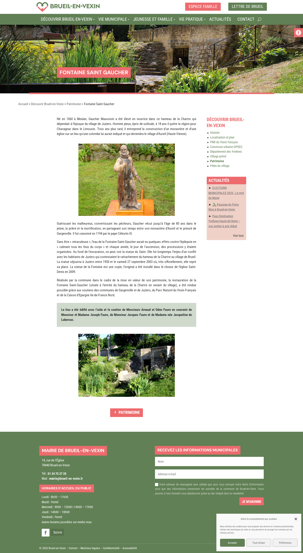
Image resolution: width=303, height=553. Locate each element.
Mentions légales (90, 548)
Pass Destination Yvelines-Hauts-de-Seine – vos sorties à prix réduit (224, 221)
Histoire (215, 132)
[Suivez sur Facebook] (45, 533)
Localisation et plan (222, 137)
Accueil (23, 104)
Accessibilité (130, 548)
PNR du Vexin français (224, 142)
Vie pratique (191, 19)
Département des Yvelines (226, 151)
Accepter (232, 542)
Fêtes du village (219, 166)
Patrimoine (74, 104)
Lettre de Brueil (247, 6)
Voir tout (238, 235)
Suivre (57, 532)
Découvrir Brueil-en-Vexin (66, 19)
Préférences (285, 542)
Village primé (218, 156)
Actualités (220, 19)
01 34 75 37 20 (57, 473)
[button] (298, 32)
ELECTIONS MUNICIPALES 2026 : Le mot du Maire (226, 193)
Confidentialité (111, 548)
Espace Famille (203, 6)
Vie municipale (112, 19)
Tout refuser (258, 542)
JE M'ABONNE (251, 501)
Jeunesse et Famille (153, 19)
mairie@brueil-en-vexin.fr (66, 478)
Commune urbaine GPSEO (226, 147)
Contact (245, 19)
